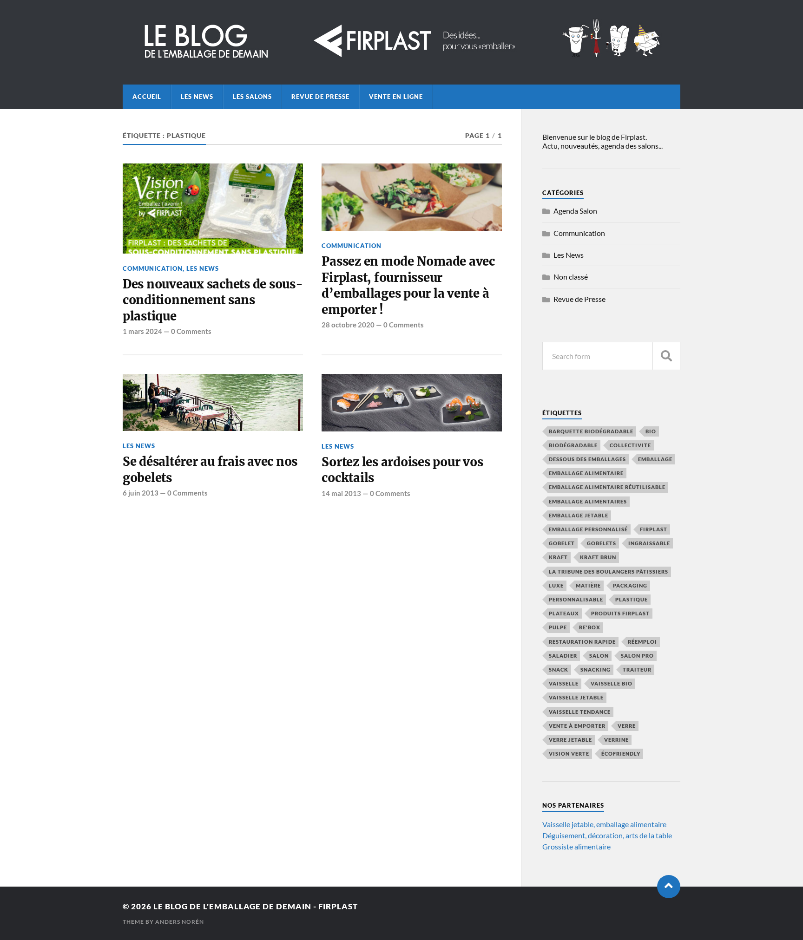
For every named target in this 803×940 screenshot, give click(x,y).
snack (558, 669)
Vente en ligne (396, 96)
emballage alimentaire (586, 473)
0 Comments (191, 331)
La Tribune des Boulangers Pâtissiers (608, 571)
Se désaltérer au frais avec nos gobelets (210, 469)
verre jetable (570, 740)
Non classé (570, 276)
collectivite (630, 445)
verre (627, 726)
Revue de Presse (320, 96)
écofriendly (620, 754)
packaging (630, 585)
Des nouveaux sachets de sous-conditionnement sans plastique (213, 300)
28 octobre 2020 (348, 324)
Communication (153, 268)
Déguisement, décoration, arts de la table (607, 835)
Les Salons (252, 96)
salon (599, 656)
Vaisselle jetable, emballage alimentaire (604, 824)
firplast (653, 529)
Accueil (146, 96)
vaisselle (564, 683)
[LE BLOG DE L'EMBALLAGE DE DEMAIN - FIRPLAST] (401, 59)
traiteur (637, 669)
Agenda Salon (575, 210)
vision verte (569, 754)
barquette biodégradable (591, 431)
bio (650, 431)
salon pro (637, 656)
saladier (563, 656)
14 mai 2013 (341, 493)
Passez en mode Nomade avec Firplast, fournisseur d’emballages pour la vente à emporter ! (408, 285)
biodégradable (573, 445)
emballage (655, 459)
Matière (588, 585)
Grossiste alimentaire (576, 846)
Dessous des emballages (587, 459)
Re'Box (589, 627)
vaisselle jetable (576, 697)
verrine (616, 740)
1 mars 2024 (142, 331)
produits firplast (620, 613)
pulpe (558, 627)
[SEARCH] (666, 356)
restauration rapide (582, 642)
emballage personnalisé (588, 529)
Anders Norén (179, 921)
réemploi (642, 642)
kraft (558, 557)
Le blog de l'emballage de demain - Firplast (255, 906)
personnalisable (576, 599)
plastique (631, 599)
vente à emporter (577, 726)
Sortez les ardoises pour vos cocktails (402, 470)
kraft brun (598, 557)
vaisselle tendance (580, 712)
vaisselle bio (611, 683)
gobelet (562, 543)
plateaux (564, 613)
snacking (595, 669)
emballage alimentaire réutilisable (607, 487)
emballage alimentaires (588, 501)
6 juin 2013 (140, 493)
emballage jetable (578, 515)
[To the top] (668, 886)
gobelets (601, 543)
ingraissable (649, 543)
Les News (197, 96)
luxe (556, 585)
